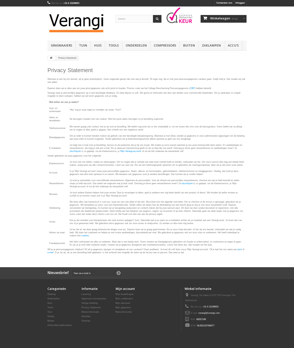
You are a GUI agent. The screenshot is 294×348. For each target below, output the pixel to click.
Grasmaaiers (61, 45)
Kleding (51, 294)
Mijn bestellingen (125, 294)
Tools (114, 45)
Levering (86, 294)
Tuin (83, 45)
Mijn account (125, 289)
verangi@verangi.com (209, 313)
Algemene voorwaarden (93, 298)
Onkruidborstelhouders (59, 325)
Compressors (165, 45)
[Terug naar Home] (51, 58)
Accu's (233, 45)
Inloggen (240, 3)
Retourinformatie (90, 312)
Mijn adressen (123, 303)
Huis (98, 45)
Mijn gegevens (123, 307)
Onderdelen (136, 45)
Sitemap (85, 321)
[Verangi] (78, 22)
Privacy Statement (91, 307)
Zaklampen (211, 45)
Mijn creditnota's (124, 298)
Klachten (86, 316)
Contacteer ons (224, 3)
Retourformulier (124, 312)
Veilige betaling (89, 303)
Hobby (50, 316)
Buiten (189, 45)
